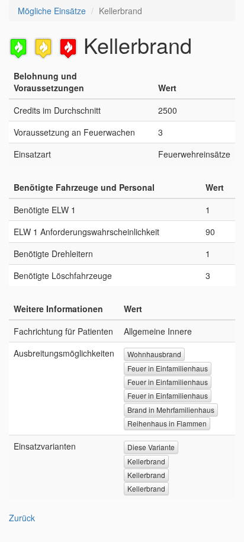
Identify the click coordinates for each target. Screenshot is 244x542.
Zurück (22, 518)
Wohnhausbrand (154, 354)
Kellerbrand (146, 461)
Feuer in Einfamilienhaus (167, 368)
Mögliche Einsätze (52, 11)
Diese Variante (151, 447)
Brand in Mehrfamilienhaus (170, 410)
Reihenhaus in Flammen (167, 423)
